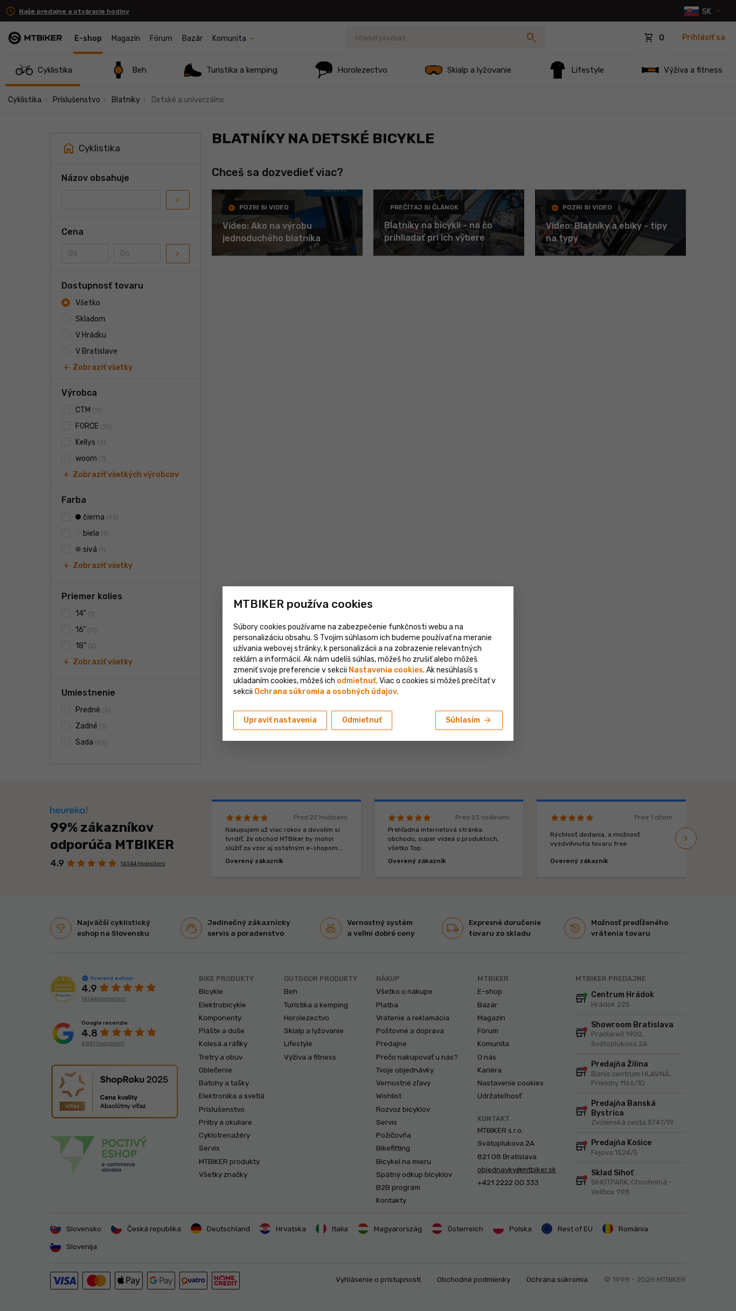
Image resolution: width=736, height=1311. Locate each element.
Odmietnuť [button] (362, 720)
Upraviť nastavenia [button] (280, 720)
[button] (356, 680)
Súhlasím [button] (469, 720)
